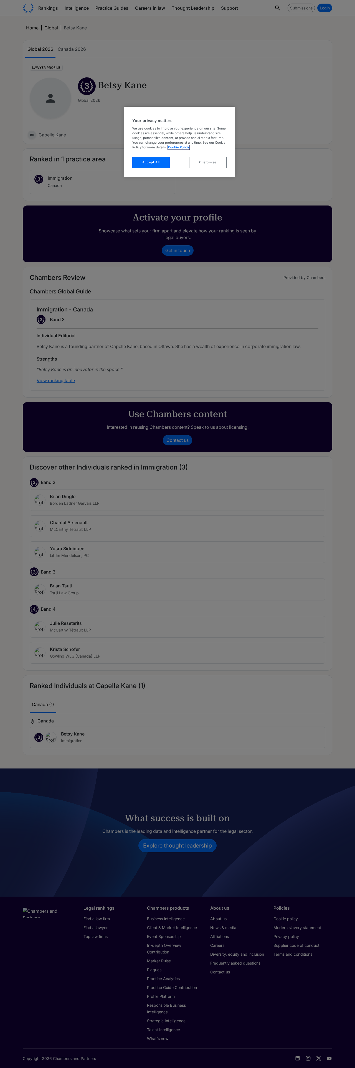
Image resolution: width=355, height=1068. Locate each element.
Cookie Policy (178, 147)
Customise (208, 162)
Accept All (151, 162)
